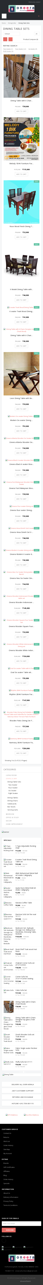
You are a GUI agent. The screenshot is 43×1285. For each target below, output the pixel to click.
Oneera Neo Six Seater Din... (21, 578)
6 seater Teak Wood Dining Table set (26, 860)
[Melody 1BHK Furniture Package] (21, 139)
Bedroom (10, 814)
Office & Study (12, 817)
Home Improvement (14, 824)
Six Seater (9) (32, 49)
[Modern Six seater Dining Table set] (21, 416)
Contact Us (7, 1133)
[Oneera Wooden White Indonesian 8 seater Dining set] (21, 645)
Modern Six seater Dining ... (21, 420)
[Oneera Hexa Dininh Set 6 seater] (21, 528)
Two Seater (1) (8, 49)
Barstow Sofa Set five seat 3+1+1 (26, 915)
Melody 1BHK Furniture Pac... (21, 163)
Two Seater (12, 785)
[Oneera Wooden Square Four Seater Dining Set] (21, 621)
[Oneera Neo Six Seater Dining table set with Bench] (21, 573)
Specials (6, 1183)
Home (4, 23)
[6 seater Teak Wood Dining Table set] (21, 307)
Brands (6, 1163)
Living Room (11, 775)
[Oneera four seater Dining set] (21, 506)
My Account (7, 1153)
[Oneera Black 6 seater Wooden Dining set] (21, 460)
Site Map (6, 1149)
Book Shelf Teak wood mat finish (26, 950)
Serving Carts (13, 810)
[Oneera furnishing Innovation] (21, 8)
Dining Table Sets (14, 782)
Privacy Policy (8, 1201)
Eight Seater (13, 793)
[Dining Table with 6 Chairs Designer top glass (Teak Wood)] (21, 330)
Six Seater (12, 790)
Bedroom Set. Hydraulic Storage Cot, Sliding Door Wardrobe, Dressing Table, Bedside (26, 931)
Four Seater (13, 788)
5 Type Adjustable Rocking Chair (26, 847)
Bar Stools (12, 807)
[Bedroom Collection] (21, 1075)
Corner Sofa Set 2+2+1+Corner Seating (24, 977)
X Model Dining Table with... (21, 289)
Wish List (6, 1141)
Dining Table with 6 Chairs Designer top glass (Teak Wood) (26, 1019)
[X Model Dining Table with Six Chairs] (21, 264)
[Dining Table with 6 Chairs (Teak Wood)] (21, 76)
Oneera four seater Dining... (21, 510)
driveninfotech (25, 1281)
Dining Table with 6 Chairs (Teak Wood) (26, 1003)
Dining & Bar (12, 23)
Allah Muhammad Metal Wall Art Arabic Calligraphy (27, 874)
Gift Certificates (9, 1167)
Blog (5, 1175)
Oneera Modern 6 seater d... (21, 554)
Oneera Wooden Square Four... (21, 626)
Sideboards (12, 804)
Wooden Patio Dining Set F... (21, 720)
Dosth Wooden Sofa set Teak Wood (25, 1035)
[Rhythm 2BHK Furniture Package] (21, 690)
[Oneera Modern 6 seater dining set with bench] (21, 550)
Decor (9, 821)
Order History (8, 1145)
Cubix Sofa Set (21, 990)
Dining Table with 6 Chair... (21, 100)
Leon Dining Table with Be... (21, 398)
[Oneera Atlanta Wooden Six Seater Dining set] (21, 438)
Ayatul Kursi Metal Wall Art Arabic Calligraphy (26, 889)
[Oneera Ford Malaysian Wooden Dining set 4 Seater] (21, 483)
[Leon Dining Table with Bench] (21, 373)
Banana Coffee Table (24, 903)
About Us (6, 1193)
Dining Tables (13, 798)
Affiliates (6, 1171)
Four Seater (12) (20, 49)
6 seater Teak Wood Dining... (21, 311)
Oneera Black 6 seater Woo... (21, 464)
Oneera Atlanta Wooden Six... (21, 442)
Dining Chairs (13, 801)
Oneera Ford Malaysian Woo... (21, 488)
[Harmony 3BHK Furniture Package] (21, 738)
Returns (6, 1137)
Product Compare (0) (30, 39)
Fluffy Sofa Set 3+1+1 (24, 1062)
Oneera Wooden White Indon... (21, 650)
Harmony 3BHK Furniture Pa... (21, 742)
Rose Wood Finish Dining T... (21, 226)
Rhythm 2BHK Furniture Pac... (21, 694)
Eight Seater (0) (8, 51)
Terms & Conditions (10, 1205)
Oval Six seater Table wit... (21, 672)
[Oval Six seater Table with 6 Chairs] (21, 668)
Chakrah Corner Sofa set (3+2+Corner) (25, 964)
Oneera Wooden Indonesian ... (21, 602)
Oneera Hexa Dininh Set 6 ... (21, 532)
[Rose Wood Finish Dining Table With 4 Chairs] (21, 202)
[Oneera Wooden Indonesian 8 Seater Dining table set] (21, 597)
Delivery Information (10, 1197)
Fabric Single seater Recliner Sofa (26, 1049)
